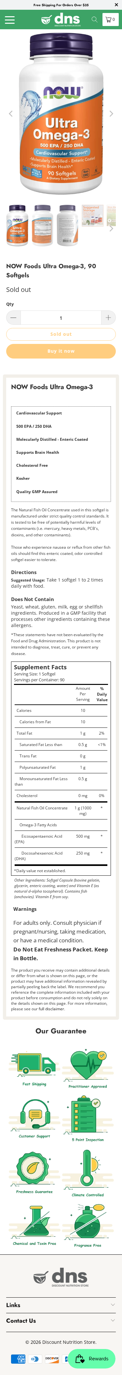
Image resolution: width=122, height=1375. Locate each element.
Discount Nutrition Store (68, 1342)
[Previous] (11, 114)
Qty (10, 304)
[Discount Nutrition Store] (61, 19)
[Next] (111, 114)
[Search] (94, 19)
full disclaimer (51, 1009)
